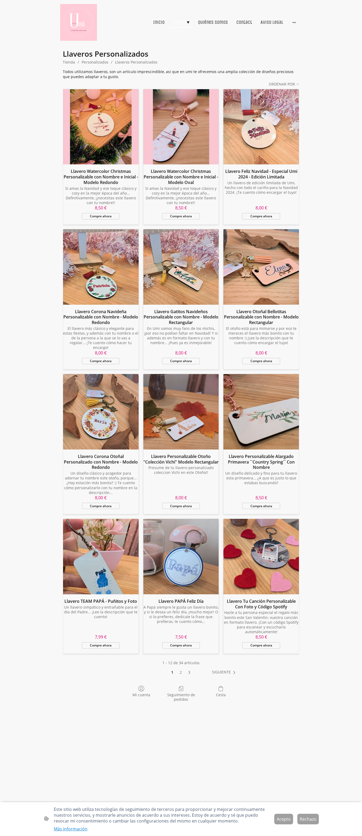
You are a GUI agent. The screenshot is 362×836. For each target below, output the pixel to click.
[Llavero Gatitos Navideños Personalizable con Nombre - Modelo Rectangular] (181, 267)
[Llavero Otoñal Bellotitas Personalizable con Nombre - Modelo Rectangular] (261, 267)
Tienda (69, 62)
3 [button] (189, 672)
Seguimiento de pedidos (181, 697)
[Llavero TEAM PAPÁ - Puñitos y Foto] (101, 556)
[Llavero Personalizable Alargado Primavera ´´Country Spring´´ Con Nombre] (261, 412)
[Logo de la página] (78, 22)
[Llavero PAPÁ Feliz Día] (181, 556)
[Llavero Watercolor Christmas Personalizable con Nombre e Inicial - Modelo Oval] (181, 127)
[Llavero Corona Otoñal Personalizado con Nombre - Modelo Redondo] (101, 412)
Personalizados (95, 62)
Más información (70, 829)
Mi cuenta (141, 694)
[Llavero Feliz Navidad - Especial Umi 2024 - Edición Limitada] (261, 127)
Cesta (221, 694)
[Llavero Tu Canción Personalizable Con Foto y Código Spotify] (261, 556)
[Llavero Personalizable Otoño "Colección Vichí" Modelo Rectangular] (181, 412)
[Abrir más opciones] (294, 22)
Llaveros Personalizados (136, 62)
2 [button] (181, 672)
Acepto (284, 819)
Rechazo (308, 819)
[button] (224, 672)
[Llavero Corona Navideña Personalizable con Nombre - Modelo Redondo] (101, 267)
